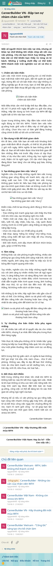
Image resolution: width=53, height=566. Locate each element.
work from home (29, 27)
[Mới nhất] (49, 3)
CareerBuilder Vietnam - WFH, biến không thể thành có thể (27, 467)
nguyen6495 (9, 21)
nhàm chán (6, 27)
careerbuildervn (8, 24)
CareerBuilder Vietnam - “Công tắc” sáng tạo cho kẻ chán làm (27, 527)
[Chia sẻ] (46, 44)
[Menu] (4, 3)
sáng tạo (17, 27)
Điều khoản (25, 560)
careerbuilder (36, 21)
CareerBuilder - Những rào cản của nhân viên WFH (28, 482)
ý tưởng (41, 27)
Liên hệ (5, 560)
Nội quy (14, 560)
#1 (50, 44)
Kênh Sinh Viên (11, 556)
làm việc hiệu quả (24, 24)
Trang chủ (45, 560)
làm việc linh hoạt (40, 24)
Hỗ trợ (36, 560)
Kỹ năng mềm (23, 471)
